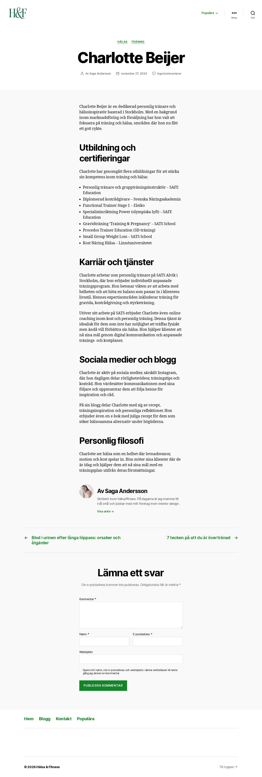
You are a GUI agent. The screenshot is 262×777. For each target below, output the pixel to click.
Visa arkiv (105, 511)
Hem (29, 718)
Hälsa (122, 41)
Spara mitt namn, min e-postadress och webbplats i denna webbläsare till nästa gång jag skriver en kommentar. (130, 671)
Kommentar (87, 599)
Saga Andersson (100, 73)
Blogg (44, 718)
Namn (84, 634)
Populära (208, 13)
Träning (138, 41)
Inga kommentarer (169, 73)
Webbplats (86, 652)
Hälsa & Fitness (48, 767)
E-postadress (142, 634)
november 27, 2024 (134, 73)
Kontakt (63, 718)
